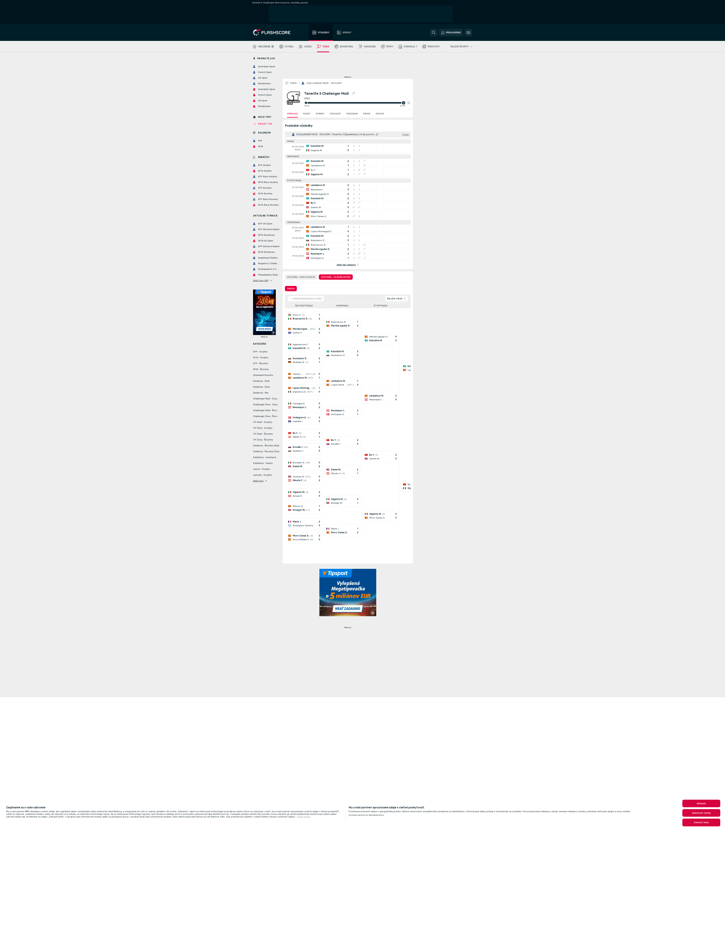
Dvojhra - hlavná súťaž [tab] (335, 277)
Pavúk (366, 113)
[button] (408, 102)
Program (352, 113)
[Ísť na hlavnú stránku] (274, 33)
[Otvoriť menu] (468, 32)
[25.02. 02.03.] (357, 102)
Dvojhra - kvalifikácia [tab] (301, 277)
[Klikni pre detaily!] (348, 148)
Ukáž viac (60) (261, 280)
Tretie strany (303, 816)
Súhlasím (701, 803)
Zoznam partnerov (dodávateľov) (366, 815)
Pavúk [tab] (291, 288)
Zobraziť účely (701, 822)
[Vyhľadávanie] (433, 32)
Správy (320, 113)
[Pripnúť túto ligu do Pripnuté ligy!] (353, 93)
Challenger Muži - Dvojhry (324, 83)
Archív (380, 113)
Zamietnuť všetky (701, 813)
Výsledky (335, 113)
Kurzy (306, 113)
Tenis (293, 83)
